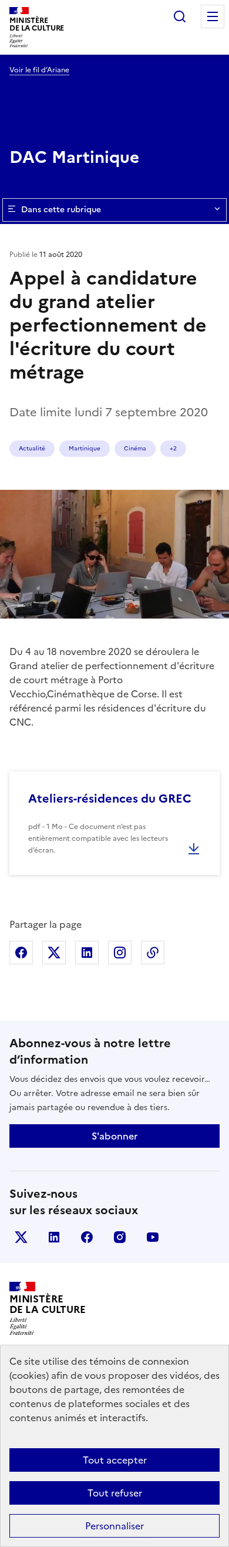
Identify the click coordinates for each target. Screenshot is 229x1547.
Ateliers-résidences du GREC (109, 798)
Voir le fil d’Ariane (39, 70)
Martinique (84, 448)
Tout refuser (114, 1493)
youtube (152, 1237)
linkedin (54, 1237)
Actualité (32, 448)
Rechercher (179, 16)
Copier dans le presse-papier (152, 952)
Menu (212, 16)
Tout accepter (115, 1460)
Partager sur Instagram (120, 952)
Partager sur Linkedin (87, 952)
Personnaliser (114, 1526)
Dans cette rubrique (61, 209)
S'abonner (114, 1136)
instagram (120, 1237)
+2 (173, 448)
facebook (87, 1237)
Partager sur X (54, 952)
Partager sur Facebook (21, 952)
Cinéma (135, 448)
